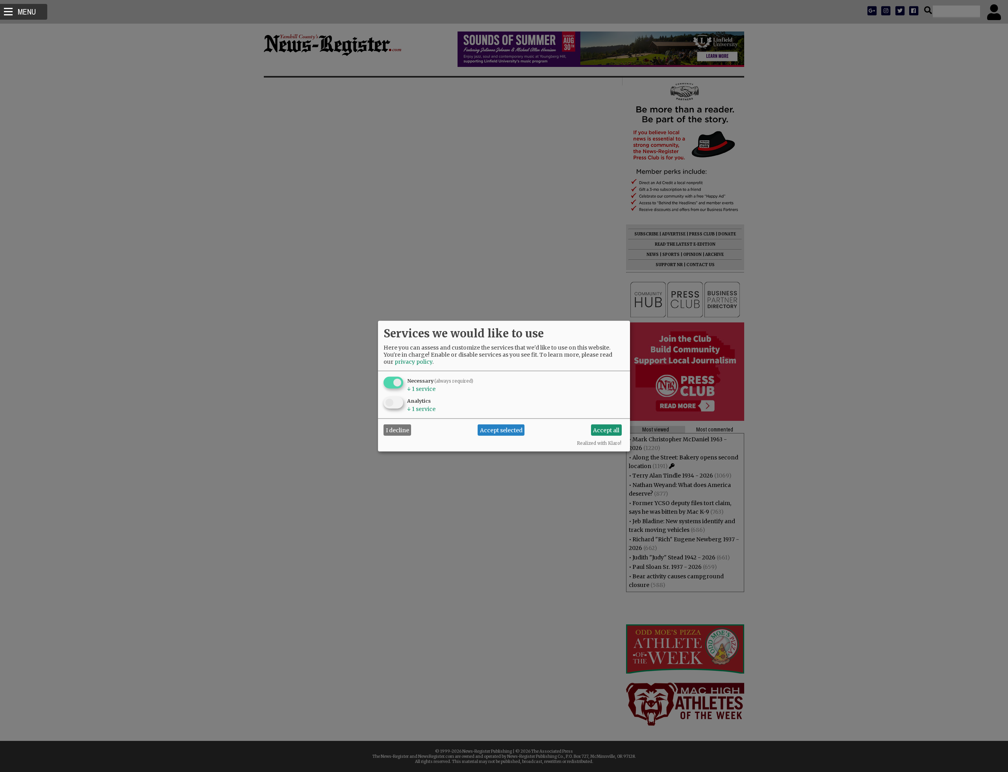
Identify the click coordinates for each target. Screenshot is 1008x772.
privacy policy (413, 361)
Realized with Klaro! (599, 443)
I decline (397, 429)
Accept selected (501, 429)
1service (421, 388)
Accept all (606, 429)
